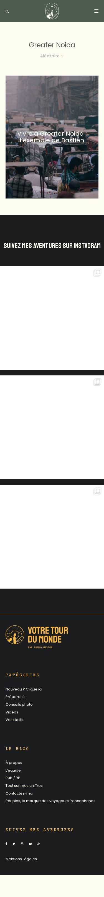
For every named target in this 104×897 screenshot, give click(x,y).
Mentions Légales (21, 859)
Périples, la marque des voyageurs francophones (50, 800)
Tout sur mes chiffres (24, 785)
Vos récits (14, 719)
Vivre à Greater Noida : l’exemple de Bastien (52, 136)
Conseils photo (19, 704)
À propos (14, 762)
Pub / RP (13, 777)
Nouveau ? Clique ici (24, 689)
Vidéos (12, 712)
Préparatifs (16, 696)
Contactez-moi (19, 793)
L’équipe (13, 770)
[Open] (52, 318)
